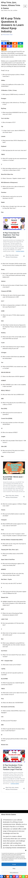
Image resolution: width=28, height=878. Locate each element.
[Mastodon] (9, 46)
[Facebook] (3, 43)
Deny (14, 868)
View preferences (14, 872)
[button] (26, 850)
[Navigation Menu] (25, 6)
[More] (3, 49)
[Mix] (15, 46)
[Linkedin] (20, 43)
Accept (14, 864)
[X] (9, 43)
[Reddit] (15, 43)
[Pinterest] (3, 46)
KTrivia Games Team (7, 34)
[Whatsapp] (20, 46)
